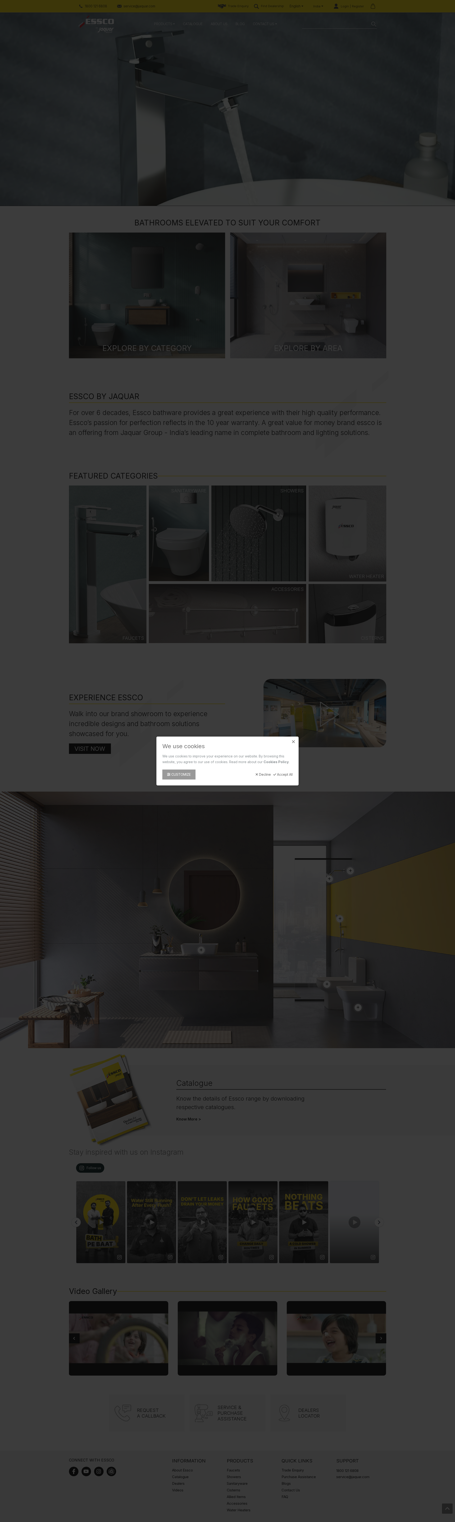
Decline (264, 774)
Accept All (284, 774)
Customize (180, 774)
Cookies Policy (276, 762)
